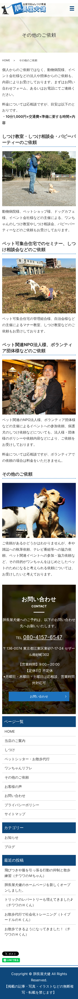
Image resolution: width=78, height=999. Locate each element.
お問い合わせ (39, 696)
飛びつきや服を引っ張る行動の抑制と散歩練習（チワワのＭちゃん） (37, 873)
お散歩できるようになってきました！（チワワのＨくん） (37, 932)
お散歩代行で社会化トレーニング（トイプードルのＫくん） (37, 917)
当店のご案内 (15, 740)
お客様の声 (13, 786)
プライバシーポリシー (22, 805)
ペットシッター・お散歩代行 (27, 759)
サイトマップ (15, 814)
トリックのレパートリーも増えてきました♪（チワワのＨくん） (39, 902)
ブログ (10, 847)
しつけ (10, 750)
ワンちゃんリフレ (18, 768)
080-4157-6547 (42, 637)
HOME (6, 60)
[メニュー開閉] (72, 8)
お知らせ (11, 837)
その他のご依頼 (17, 777)
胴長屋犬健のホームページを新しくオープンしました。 (37, 887)
